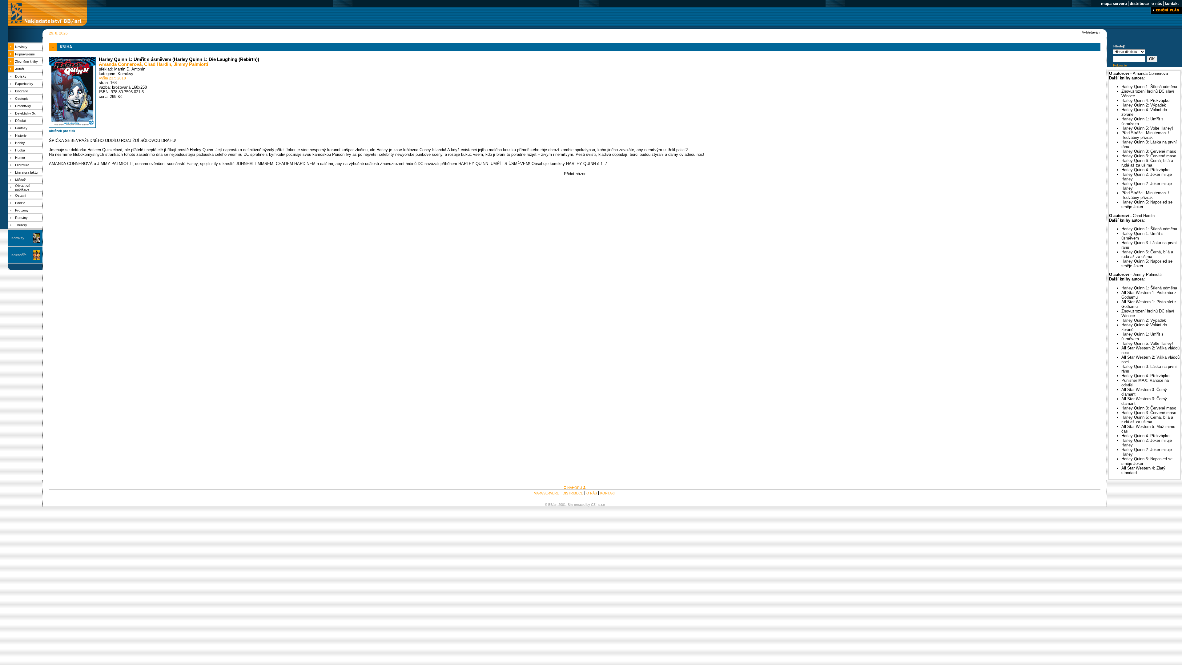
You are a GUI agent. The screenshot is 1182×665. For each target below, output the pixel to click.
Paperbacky (24, 84)
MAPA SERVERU (546, 493)
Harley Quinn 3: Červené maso (1148, 151)
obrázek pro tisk (62, 131)
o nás (1156, 3)
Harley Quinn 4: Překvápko (1145, 100)
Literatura (22, 165)
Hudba (20, 150)
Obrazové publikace (22, 187)
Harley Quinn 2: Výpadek (1143, 105)
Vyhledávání (1091, 32)
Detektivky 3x (25, 113)
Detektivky (23, 106)
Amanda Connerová (120, 64)
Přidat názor (574, 173)
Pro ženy (22, 210)
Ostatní (20, 195)
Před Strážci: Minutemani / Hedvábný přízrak (1145, 135)
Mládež (20, 180)
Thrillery (21, 225)
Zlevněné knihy (26, 61)
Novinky (21, 47)
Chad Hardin (157, 64)
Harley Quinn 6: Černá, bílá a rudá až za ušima (1147, 162)
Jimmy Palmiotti (191, 64)
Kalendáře (18, 255)
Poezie (20, 203)
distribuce (1139, 3)
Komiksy (17, 238)
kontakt (1172, 3)
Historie (20, 135)
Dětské (20, 121)
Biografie (21, 91)
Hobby (20, 143)
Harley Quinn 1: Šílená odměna (1149, 86)
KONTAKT (608, 493)
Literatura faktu (26, 172)
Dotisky (20, 76)
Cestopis (21, 98)
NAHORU (574, 488)
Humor (20, 157)
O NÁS (591, 493)
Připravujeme (25, 54)
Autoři (19, 69)
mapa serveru (1114, 3)
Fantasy (21, 128)
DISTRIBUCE (573, 493)
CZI (594, 504)
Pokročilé (1120, 65)
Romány (21, 218)
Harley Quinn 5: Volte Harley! (1147, 128)
